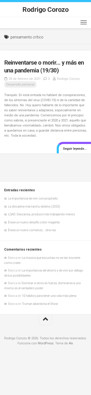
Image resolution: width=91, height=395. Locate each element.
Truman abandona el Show (40, 303)
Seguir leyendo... (75, 148)
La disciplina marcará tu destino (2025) (34, 206)
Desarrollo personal (20, 84)
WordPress (46, 343)
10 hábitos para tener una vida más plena (49, 295)
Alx (71, 343)
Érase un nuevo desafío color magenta (34, 222)
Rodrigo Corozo (45, 9)
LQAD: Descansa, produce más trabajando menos (41, 214)
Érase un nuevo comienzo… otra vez (32, 230)
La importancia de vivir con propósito (33, 198)
